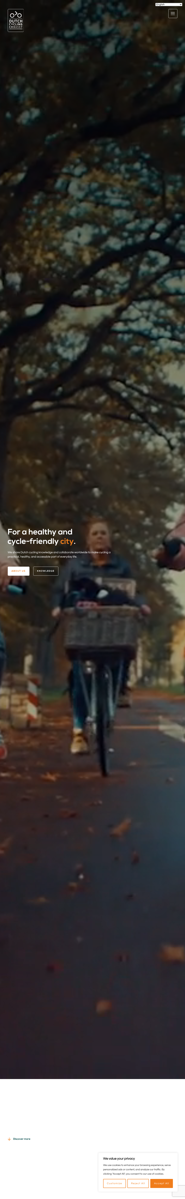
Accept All (161, 1183)
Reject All (138, 1183)
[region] (138, 1172)
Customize (114, 1183)
